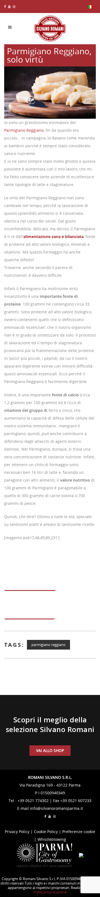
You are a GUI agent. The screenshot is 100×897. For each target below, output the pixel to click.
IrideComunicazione (50, 892)
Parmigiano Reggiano (24, 130)
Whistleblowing (52, 839)
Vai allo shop (50, 750)
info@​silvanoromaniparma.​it (56, 808)
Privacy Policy (17, 831)
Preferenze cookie (78, 831)
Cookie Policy (46, 831)
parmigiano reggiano (48, 644)
